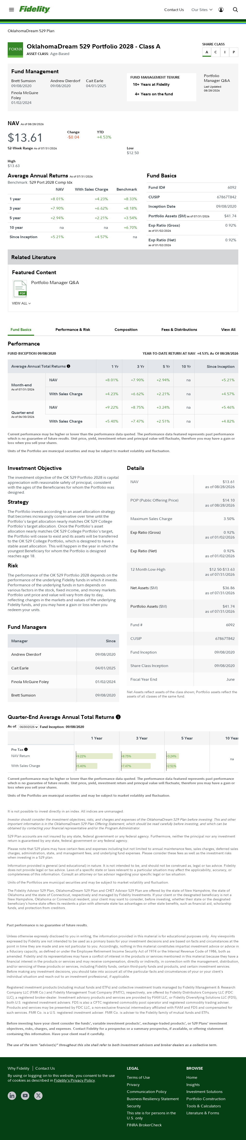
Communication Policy (146, 1091)
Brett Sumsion (23, 80)
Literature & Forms (202, 1113)
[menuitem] (11, 9)
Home (191, 1077)
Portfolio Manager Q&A (217, 78)
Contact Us (174, 9)
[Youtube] (25, 1095)
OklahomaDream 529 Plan (31, 30)
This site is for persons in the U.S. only (151, 1115)
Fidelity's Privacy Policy (74, 1080)
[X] (38, 1095)
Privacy (133, 1084)
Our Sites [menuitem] (199, 9)
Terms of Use (138, 1077)
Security (134, 1106)
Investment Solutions (204, 1091)
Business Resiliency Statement (153, 1098)
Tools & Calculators (203, 1106)
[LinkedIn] (12, 1095)
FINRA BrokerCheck (144, 1125)
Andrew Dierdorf (65, 80)
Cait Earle (94, 80)
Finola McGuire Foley (24, 95)
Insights (193, 1084)
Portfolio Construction (205, 1098)
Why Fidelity (18, 1068)
